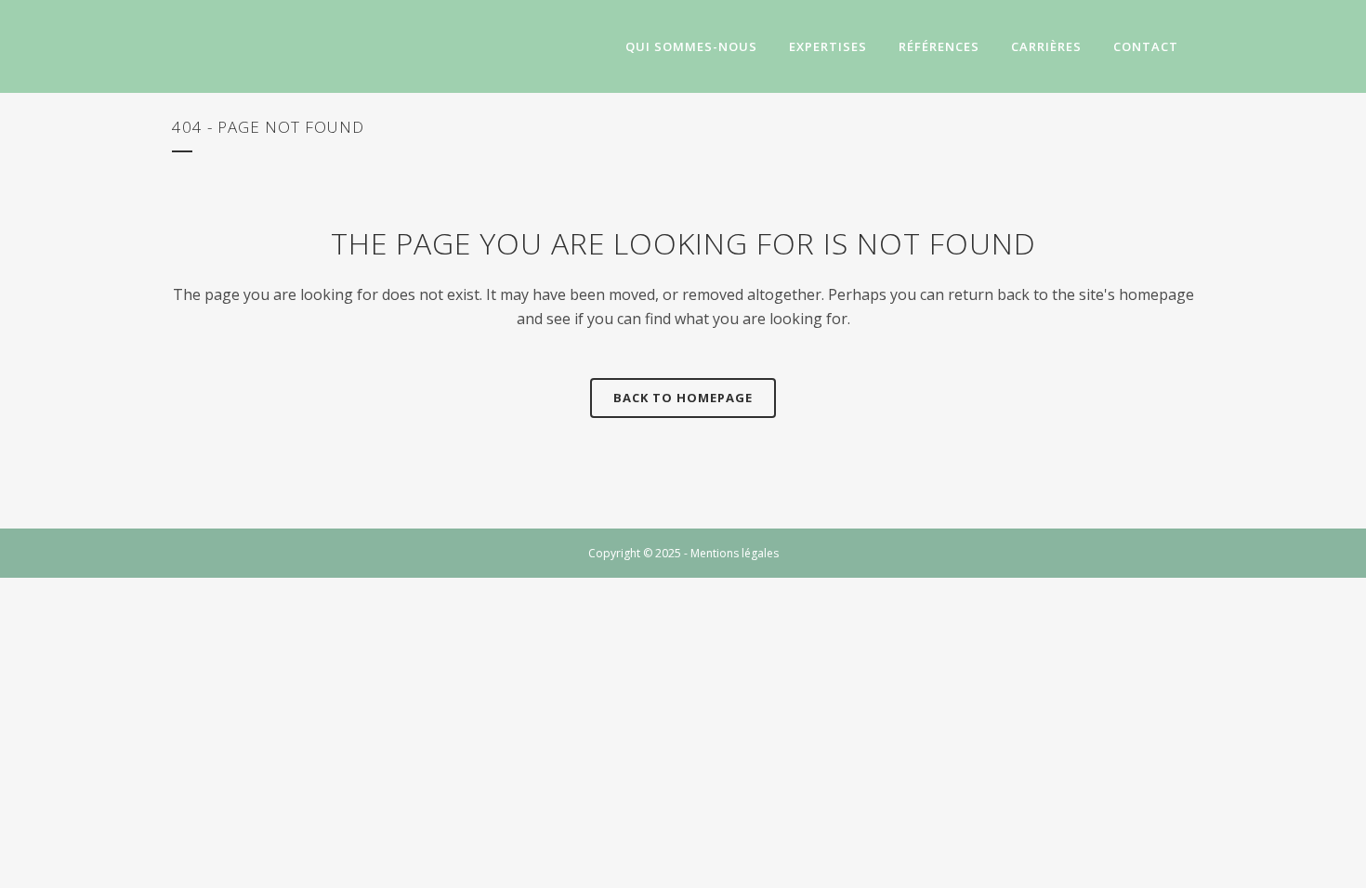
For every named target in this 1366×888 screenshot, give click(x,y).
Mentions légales (734, 553)
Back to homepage (683, 397)
